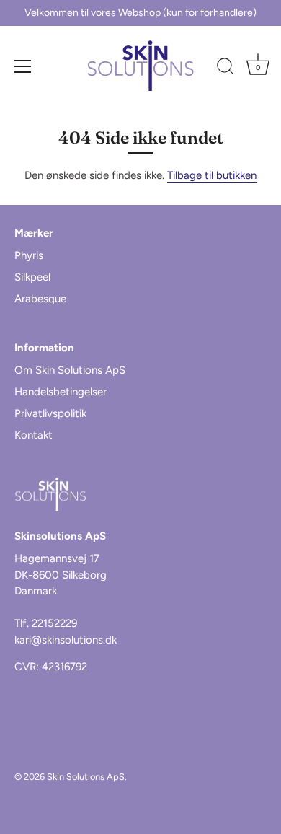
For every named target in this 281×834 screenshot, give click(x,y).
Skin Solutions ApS (86, 776)
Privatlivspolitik (50, 413)
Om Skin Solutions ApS (69, 370)
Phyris (28, 255)
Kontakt (33, 435)
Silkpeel (32, 277)
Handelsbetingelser (60, 391)
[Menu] (23, 66)
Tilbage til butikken (212, 175)
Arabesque (40, 298)
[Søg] (225, 68)
